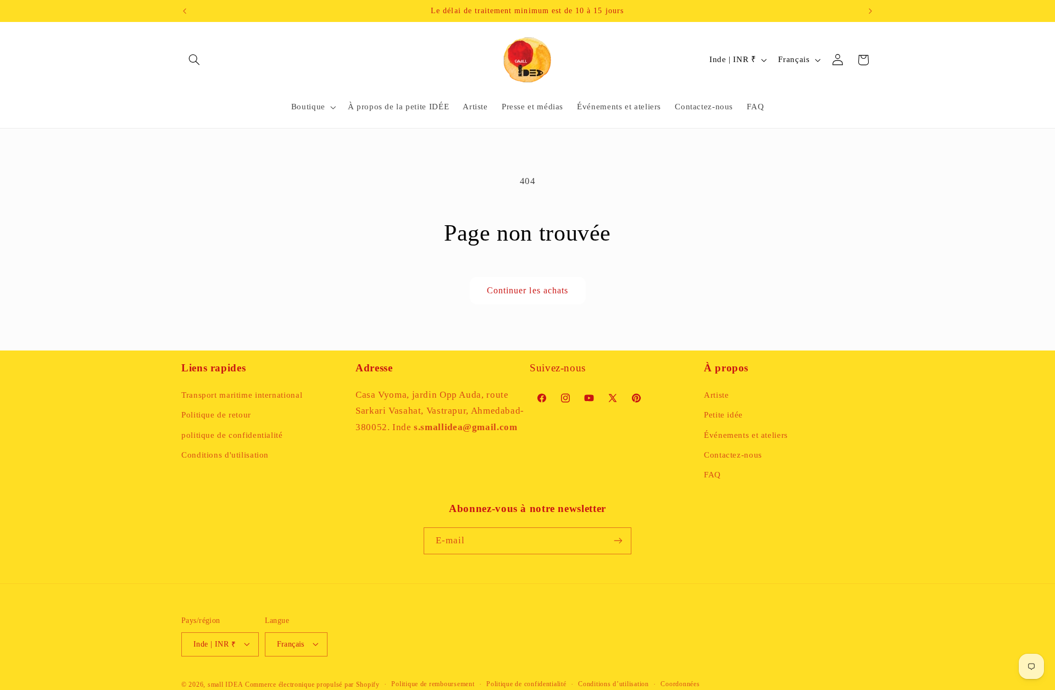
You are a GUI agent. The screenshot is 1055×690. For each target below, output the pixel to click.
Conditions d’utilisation (613, 684)
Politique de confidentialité (526, 684)
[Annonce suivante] (870, 11)
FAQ (712, 474)
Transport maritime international (241, 394)
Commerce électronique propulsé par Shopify (312, 684)
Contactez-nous (733, 454)
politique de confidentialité (232, 434)
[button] (194, 60)
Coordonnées (679, 684)
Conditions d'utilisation (225, 454)
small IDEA (225, 684)
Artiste (716, 394)
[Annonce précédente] (185, 11)
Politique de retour (216, 414)
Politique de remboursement (432, 684)
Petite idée (723, 414)
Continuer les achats (527, 290)
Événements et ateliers (746, 434)
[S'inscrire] (618, 540)
